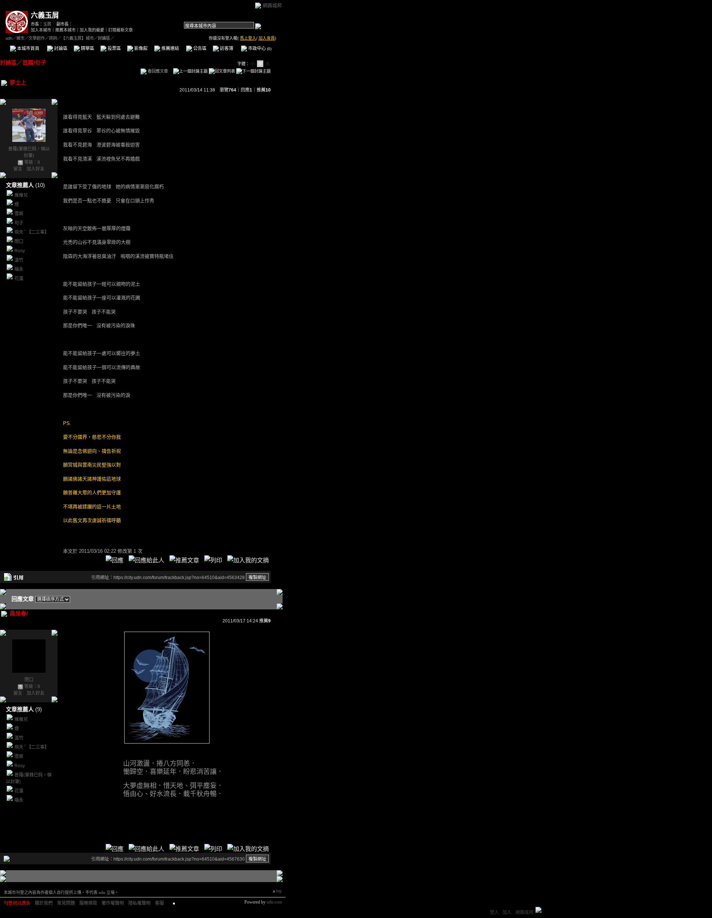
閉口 (18, 241)
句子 (18, 223)
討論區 (60, 48)
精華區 (87, 48)
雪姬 (18, 213)
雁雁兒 (21, 195)
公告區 (199, 48)
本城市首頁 (27, 48)
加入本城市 (41, 30)
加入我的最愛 (92, 30)
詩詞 (53, 38)
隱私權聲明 (139, 903)
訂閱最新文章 (120, 30)
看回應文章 (157, 71)
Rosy (19, 250)
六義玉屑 (45, 15)
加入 (506, 912)
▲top (277, 891)
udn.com (274, 902)
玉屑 (47, 24)
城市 (20, 38)
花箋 (18, 278)
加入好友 (35, 169)
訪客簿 (226, 48)
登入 (494, 912)
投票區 (113, 48)
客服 (159, 903)
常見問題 (66, 903)
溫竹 (18, 260)
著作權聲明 (113, 903)
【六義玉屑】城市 (77, 38)
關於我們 (44, 903)
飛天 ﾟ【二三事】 (31, 232)
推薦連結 (169, 48)
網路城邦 (272, 5)
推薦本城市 (65, 30)
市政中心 (259, 48)
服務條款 (88, 903)
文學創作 (37, 38)
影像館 (140, 48)
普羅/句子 (34, 62)
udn (9, 38)
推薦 (264, 90)
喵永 (18, 269)
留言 (17, 169)
